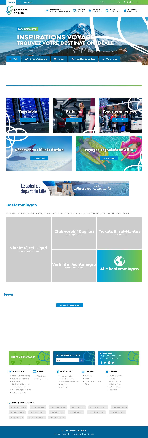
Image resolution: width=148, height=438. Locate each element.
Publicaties (113, 390)
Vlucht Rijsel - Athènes (36, 418)
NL (137, 2)
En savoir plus (39, 158)
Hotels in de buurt (115, 387)
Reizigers (11, 2)
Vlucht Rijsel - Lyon (77, 407)
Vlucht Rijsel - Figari (56, 412)
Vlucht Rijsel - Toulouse (96, 412)
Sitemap (57, 434)
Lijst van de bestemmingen (21, 379)
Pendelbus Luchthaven (93, 381)
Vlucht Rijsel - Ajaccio (119, 407)
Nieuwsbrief (66, 434)
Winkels (112, 379)
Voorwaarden (76, 434)
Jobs (92, 434)
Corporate (28, 2)
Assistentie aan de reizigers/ (70, 382)
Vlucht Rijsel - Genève (58, 407)
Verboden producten (68, 379)
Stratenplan (89, 376)
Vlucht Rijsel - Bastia (17, 412)
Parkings (88, 378)
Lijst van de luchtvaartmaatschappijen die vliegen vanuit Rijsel (21, 384)
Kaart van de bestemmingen (21, 376)
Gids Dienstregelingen (19, 392)
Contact (86, 434)
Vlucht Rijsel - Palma (57, 418)
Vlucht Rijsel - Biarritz (37, 412)
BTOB (19, 2)
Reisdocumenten (66, 376)
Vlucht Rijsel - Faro (16, 418)
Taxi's (87, 384)
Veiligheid (64, 387)
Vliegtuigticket (41, 376)
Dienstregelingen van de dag (22, 390)
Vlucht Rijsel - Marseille (18, 407)
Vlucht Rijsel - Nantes (117, 412)
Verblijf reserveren (42, 379)
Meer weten (28, 120)
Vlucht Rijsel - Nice (38, 407)
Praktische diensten (115, 376)
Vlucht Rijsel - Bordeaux (98, 407)
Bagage (63, 384)
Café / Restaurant (115, 381)
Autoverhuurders (115, 384)
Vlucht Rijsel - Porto (76, 412)
